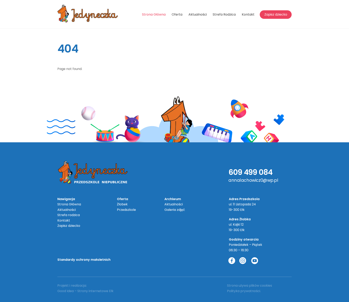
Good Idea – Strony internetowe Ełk (85, 291)
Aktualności (197, 14)
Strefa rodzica (68, 215)
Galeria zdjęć (174, 209)
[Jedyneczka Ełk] (87, 21)
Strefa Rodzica (224, 14)
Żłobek (122, 204)
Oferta (177, 14)
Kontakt (248, 14)
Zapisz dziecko (275, 14)
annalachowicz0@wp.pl (253, 180)
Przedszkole (126, 209)
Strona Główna (154, 14)
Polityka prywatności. (244, 291)
